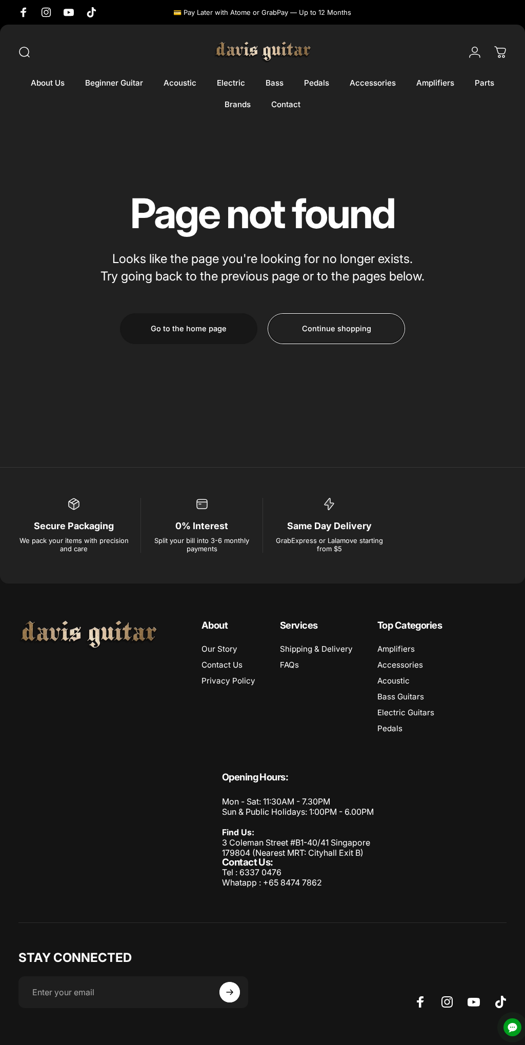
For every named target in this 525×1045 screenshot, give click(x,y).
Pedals (389, 728)
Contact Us (222, 665)
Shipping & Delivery (316, 649)
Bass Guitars (400, 696)
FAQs (289, 665)
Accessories (400, 665)
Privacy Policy (228, 681)
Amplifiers (396, 649)
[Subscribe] (229, 992)
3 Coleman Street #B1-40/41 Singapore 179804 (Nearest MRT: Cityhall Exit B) (296, 847)
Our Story (219, 649)
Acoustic (393, 681)
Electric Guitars (405, 712)
